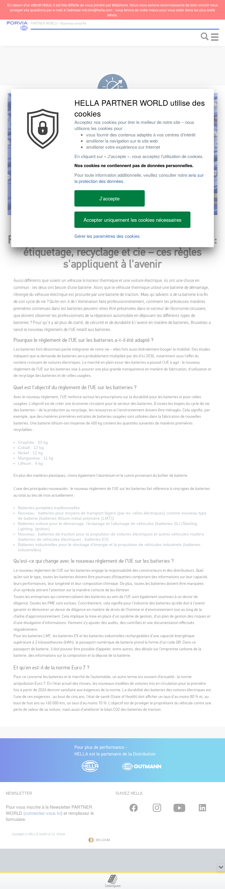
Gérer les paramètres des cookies (107, 236)
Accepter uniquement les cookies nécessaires (132, 219)
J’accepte (109, 198)
